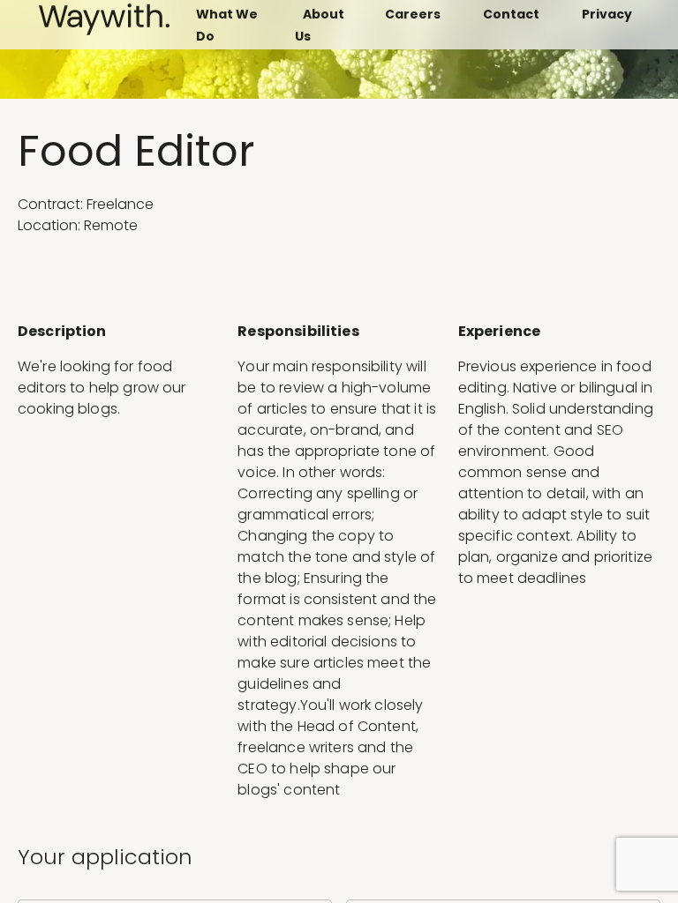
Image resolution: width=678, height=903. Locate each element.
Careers (413, 14)
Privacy (607, 14)
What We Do (227, 25)
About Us (320, 25)
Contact (511, 14)
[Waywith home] (104, 30)
